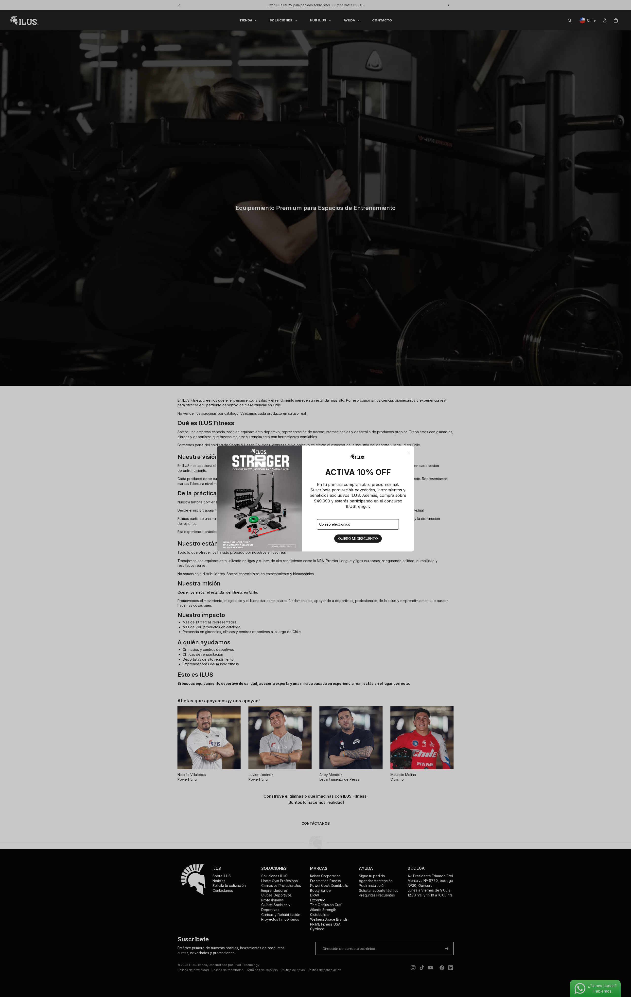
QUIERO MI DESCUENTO (358, 538)
